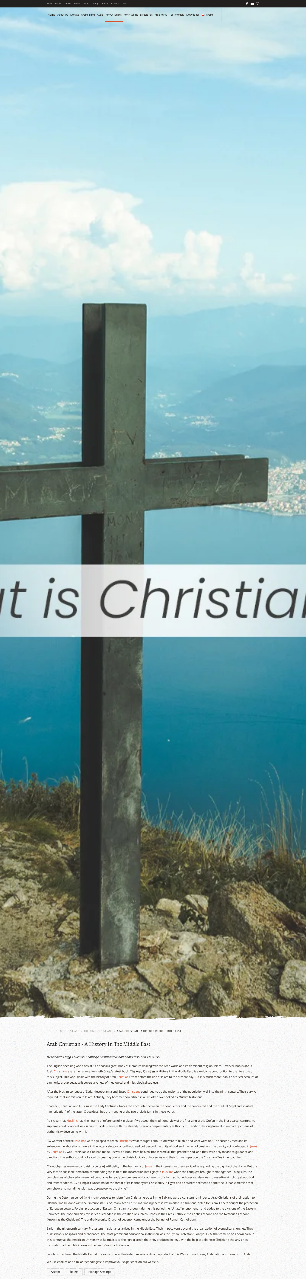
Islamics (115, 3)
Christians (60, 1071)
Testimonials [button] (176, 14)
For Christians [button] (114, 14)
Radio (86, 3)
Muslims (72, 1120)
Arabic (209, 14)
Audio (77, 3)
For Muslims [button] (131, 14)
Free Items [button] (161, 14)
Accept (55, 1272)
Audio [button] (100, 14)
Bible (49, 3)
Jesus (253, 1146)
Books (58, 3)
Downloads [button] (193, 14)
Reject (74, 1272)
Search (126, 3)
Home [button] (51, 14)
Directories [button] (146, 14)
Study (95, 3)
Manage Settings (99, 1272)
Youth (105, 3)
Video (67, 3)
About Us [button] (62, 14)
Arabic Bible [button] (88, 14)
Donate (74, 14)
